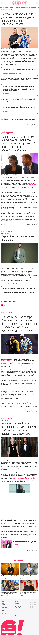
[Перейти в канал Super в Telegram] (35, 602)
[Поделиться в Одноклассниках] (37, 125)
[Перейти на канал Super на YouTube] (35, 604)
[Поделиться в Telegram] (34, 125)
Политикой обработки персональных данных (8, 628)
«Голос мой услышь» (26, 51)
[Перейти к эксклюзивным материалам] (19, 7)
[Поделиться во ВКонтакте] (32, 125)
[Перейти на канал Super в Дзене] (32, 604)
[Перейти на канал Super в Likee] (32, 607)
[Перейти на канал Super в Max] (30, 602)
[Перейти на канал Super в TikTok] (30, 607)
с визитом (16, 186)
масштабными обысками (7, 360)
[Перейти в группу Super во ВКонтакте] (32, 602)
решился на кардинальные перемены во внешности (23, 478)
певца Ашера (4, 407)
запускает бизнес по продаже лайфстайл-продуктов (13, 217)
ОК (8, 631)
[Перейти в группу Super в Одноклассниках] (30, 604)
